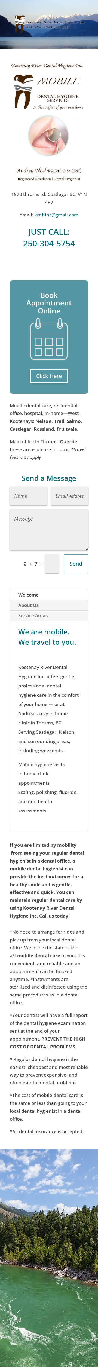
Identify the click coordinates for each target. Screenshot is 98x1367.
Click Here (49, 376)
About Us (28, 605)
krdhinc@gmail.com (56, 215)
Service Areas (33, 615)
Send (76, 563)
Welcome (28, 595)
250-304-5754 (49, 243)
